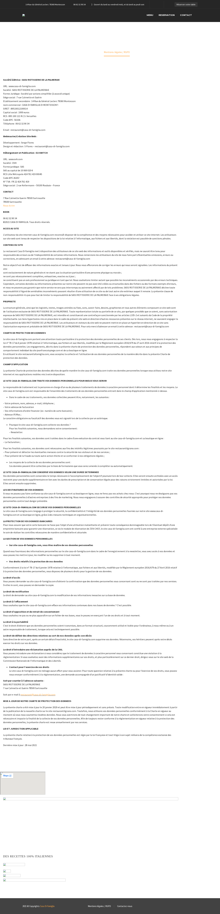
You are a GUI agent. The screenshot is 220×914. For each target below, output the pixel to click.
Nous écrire (9, 205)
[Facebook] (156, 4)
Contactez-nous (124, 906)
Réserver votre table (186, 4)
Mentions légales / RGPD (99, 906)
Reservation (167, 15)
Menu (150, 15)
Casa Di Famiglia (47, 906)
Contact (186, 15)
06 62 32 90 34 (79, 4)
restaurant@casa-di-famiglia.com (38, 694)
